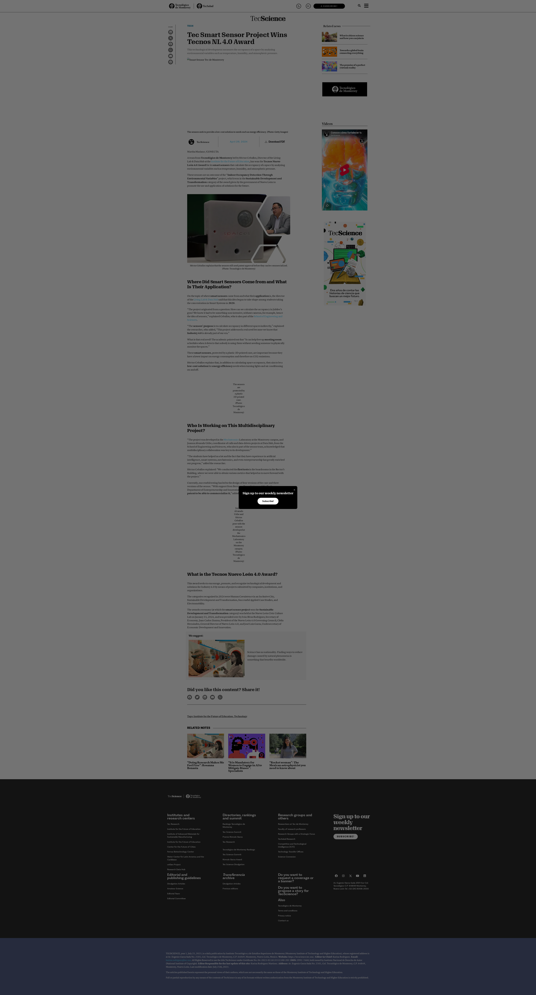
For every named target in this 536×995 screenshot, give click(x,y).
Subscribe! (268, 501)
